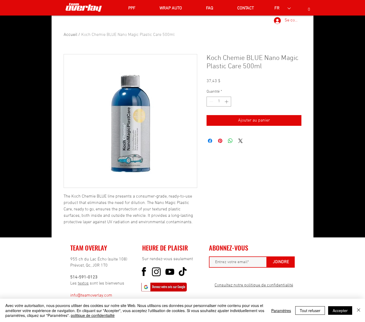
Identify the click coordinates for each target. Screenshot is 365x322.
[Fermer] (358, 310)
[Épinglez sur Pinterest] (220, 141)
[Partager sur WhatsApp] (230, 141)
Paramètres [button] (281, 310)
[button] (308, 7)
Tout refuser (310, 310)
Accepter (340, 310)
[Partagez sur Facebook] (210, 141)
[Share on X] (240, 141)
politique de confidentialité (93, 315)
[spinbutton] (219, 101)
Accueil (70, 34)
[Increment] (227, 101)
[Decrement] (210, 101)
